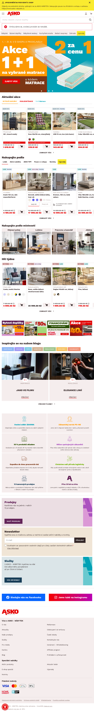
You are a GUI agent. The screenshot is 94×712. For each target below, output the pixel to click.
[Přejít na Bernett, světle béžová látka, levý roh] (39, 182)
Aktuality (5, 630)
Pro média (6, 645)
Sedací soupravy (61, 33)
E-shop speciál (7, 669)
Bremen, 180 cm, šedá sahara (61, 195)
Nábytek (4, 33)
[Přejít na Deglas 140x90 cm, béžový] (64, 276)
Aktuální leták (52, 664)
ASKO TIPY (28, 162)
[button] (5, 707)
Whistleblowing (46, 700)
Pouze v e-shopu (40, 162)
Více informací (13, 548)
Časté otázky (52, 635)
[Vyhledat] (91, 20)
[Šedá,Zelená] (33, 139)
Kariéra (4, 650)
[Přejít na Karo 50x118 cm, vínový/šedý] (39, 121)
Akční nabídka (15, 162)
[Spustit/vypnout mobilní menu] (3, 14)
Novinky (53, 162)
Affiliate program (53, 650)
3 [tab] (49, 91)
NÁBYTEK (37, 349)
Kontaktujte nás (53, 640)
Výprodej (81, 33)
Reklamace (51, 625)
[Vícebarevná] (16, 294)
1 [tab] (41, 91)
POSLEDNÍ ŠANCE (26, 101)
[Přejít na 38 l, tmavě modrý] (14, 121)
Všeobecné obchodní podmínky (12, 700)
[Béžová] (29, 200)
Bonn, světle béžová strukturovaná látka (36, 289)
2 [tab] (45, 91)
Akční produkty (8, 664)
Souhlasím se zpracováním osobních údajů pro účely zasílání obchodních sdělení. (39, 546)
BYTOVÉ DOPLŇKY (10, 101)
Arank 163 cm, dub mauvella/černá (10, 195)
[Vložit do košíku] (21, 146)
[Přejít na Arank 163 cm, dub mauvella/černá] (14, 182)
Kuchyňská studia (46, 33)
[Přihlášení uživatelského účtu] (85, 14)
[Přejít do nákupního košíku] (91, 14)
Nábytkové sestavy (30, 33)
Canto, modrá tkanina (11, 288)
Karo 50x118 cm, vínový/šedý (39, 133)
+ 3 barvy (47, 200)
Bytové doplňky (15, 33)
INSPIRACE (8, 349)
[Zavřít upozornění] (89, 2)
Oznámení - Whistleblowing (57, 645)
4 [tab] (52, 91)
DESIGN (19, 349)
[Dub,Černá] (58, 294)
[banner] (13, 328)
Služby (4, 640)
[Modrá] (33, 200)
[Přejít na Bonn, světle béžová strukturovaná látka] (39, 276)
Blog (3, 655)
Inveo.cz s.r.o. (48, 706)
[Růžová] (41, 200)
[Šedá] (19, 294)
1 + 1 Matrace (41, 101)
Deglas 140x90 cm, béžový (63, 288)
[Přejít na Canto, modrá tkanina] (14, 276)
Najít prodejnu (13, 521)
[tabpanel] (47, 64)
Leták (5, 162)
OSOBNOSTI (74, 349)
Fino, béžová (83, 288)
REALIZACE (49, 349)
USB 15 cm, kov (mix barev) (63, 133)
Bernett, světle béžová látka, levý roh (39, 195)
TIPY (28, 349)
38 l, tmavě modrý (10, 133)
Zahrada (72, 33)
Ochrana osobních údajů (31, 700)
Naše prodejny (7, 635)
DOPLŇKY (61, 349)
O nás (4, 625)
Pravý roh (45, 204)
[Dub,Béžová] (54, 294)
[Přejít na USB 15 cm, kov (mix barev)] (64, 121)
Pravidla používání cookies (61, 700)
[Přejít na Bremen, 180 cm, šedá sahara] (64, 182)
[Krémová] (12, 294)
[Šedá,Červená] (29, 139)
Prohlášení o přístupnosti (56, 655)
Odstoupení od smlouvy (56, 630)
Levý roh (33, 204)
